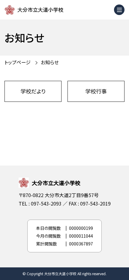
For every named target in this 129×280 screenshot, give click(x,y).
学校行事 (96, 91)
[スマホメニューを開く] (119, 9)
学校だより (33, 91)
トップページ (17, 62)
